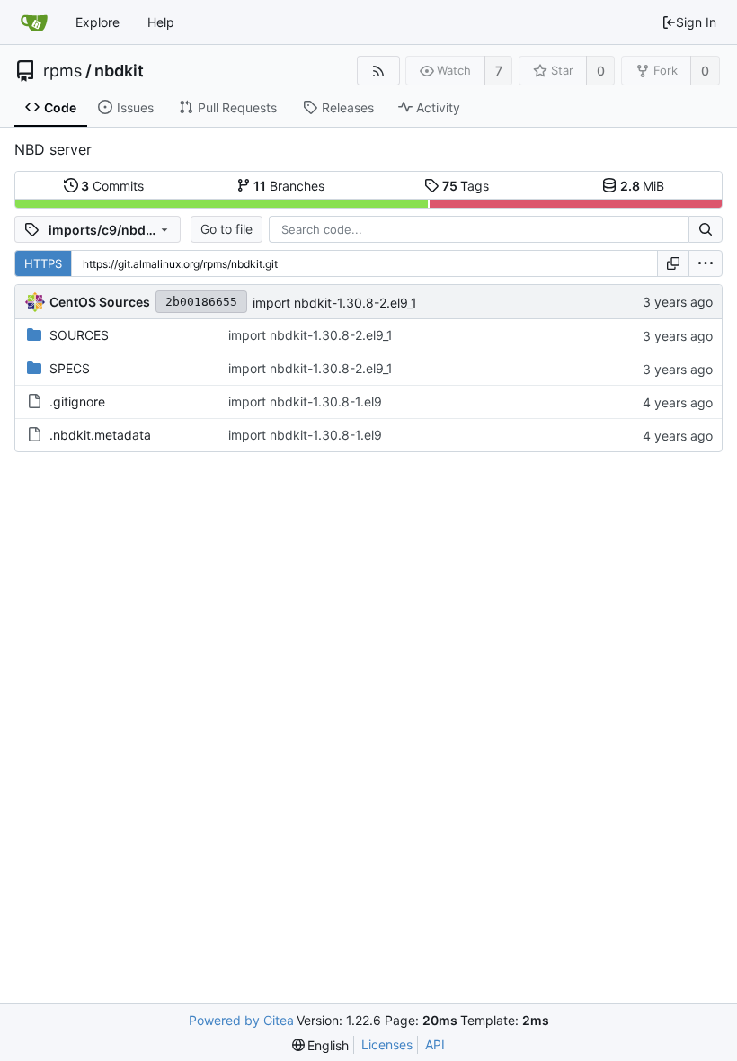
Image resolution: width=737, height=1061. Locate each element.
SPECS (69, 368)
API (435, 1044)
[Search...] (705, 229)
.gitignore (77, 401)
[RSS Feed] (378, 70)
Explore (97, 22)
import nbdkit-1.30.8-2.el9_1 (335, 302)
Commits (112, 185)
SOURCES (79, 335)
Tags (466, 185)
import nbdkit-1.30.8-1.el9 (305, 401)
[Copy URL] (673, 263)
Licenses (387, 1044)
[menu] (705, 263)
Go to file (226, 228)
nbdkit (119, 71)
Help (160, 22)
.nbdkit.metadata (100, 434)
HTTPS (43, 263)
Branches (288, 185)
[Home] (34, 22)
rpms (62, 71)
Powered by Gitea (241, 1020)
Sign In (696, 22)
